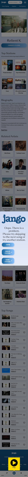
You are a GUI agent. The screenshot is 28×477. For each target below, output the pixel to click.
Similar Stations (7, 252)
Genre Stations (7, 260)
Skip (7, 244)
